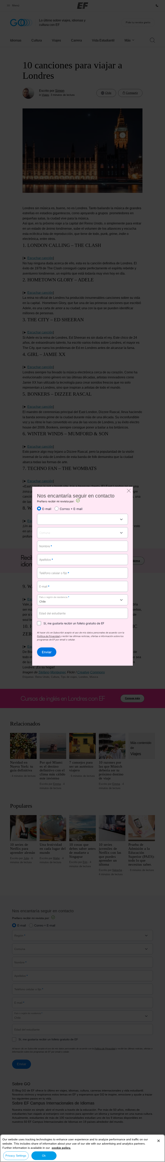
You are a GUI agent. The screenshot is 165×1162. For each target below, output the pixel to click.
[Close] (158, 1140)
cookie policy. (61, 1147)
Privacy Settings (15, 1155)
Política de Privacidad (48, 636)
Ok (44, 1155)
